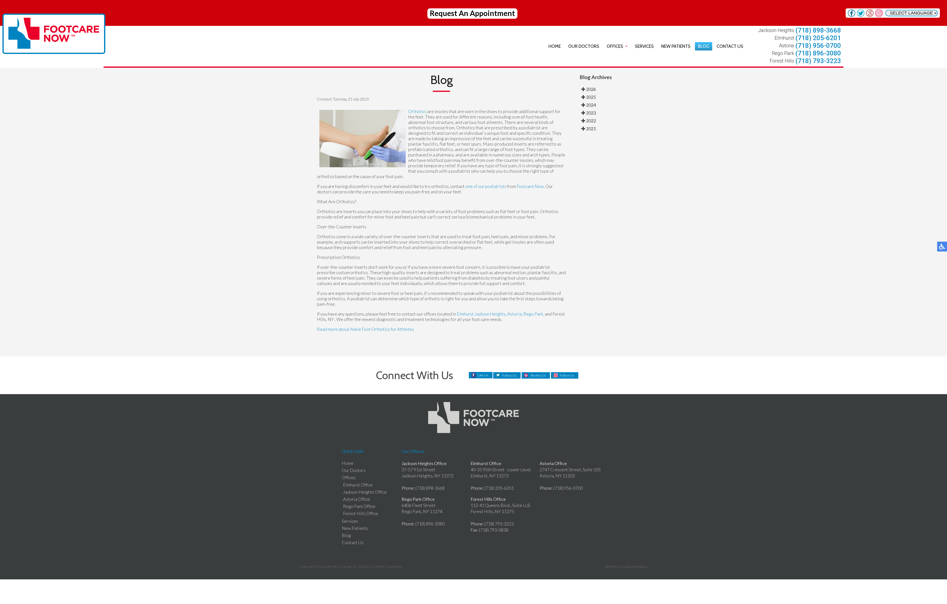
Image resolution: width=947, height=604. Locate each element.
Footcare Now (530, 186)
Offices (615, 46)
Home (554, 46)
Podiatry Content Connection (380, 566)
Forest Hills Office (360, 513)
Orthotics (417, 111)
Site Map (611, 566)
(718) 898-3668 (818, 30)
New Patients (676, 46)
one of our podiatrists (485, 186)
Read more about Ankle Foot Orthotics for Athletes (365, 329)
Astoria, (515, 314)
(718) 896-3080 (818, 53)
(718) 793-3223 (818, 61)
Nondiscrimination (633, 566)
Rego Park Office (359, 506)
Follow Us (509, 375)
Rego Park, (533, 314)
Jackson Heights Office (365, 492)
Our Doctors (583, 46)
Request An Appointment (472, 13)
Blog (703, 46)
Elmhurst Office (358, 484)
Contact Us (730, 46)
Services (644, 46)
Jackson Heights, (490, 314)
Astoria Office (356, 499)
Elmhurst (465, 314)
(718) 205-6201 (818, 38)
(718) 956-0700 (818, 45)
